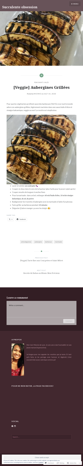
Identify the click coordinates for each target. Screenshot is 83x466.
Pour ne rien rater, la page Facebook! (33, 386)
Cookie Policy (42, 462)
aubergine (38, 242)
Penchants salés (41, 82)
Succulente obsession (19, 7)
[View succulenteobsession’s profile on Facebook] (12, 426)
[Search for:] (41, 437)
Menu (75, 4)
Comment (68, 321)
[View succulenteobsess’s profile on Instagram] (15, 426)
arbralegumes (26, 242)
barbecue (48, 242)
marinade (58, 242)
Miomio (37, 94)
